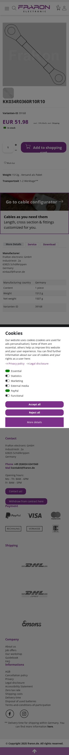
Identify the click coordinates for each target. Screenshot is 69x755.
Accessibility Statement (19, 686)
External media (20, 385)
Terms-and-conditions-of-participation (28, 705)
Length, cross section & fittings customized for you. (29, 222)
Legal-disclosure (15, 682)
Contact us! (15, 491)
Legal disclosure (38, 363)
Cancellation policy (16, 675)
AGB (7, 671)
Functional (17, 395)
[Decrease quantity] (15, 150)
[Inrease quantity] (15, 144)
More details (34, 422)
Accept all (35, 404)
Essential (16, 370)
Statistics (16, 375)
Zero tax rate (12, 690)
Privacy (9, 679)
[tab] (13, 244)
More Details (13, 244)
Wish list (10, 163)
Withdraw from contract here (26, 501)
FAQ (7, 661)
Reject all (34, 412)
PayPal (15, 390)
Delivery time (13, 697)
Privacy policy (16, 363)
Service (32, 244)
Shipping (55, 123)
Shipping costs (14, 693)
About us (10, 646)
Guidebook (11, 657)
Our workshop (13, 654)
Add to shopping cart (47, 149)
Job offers (10, 650)
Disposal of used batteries (20, 701)
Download (49, 244)
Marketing (17, 380)
